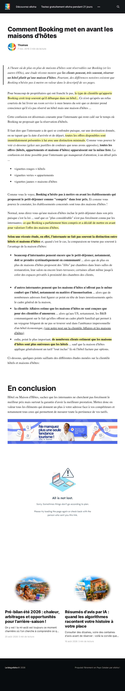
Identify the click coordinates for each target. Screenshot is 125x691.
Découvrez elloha (26, 6)
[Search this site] (118, 6)
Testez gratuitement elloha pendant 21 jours (67, 6)
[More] (98, 7)
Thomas (23, 45)
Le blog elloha (11, 667)
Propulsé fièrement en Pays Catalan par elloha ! (97, 667)
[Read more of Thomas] (12, 47)
